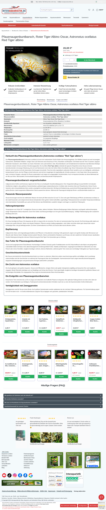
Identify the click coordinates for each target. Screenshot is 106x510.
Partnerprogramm (29, 453)
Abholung (26, 467)
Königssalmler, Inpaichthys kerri (10, 320)
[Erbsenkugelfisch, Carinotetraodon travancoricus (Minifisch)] (78, 354)
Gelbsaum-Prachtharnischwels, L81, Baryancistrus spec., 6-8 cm (94, 365)
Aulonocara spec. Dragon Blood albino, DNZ (43, 365)
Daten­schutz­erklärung (9, 491)
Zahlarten (4, 465)
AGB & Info (43, 491)
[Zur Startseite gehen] (14, 9)
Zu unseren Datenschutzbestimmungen (11, 508)
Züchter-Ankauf (28, 459)
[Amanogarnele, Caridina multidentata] (27, 354)
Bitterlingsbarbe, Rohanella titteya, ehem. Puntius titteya (61, 365)
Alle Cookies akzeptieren (97, 505)
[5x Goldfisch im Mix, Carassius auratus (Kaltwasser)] (11, 354)
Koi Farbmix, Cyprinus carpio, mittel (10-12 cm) (43, 320)
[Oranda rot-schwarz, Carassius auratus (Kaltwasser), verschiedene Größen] (27, 310)
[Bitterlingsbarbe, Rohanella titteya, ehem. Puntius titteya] (61, 354)
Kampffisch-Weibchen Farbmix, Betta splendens (61, 320)
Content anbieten (29, 461)
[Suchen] (71, 10)
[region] (32, 64)
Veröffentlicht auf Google (24, 444)
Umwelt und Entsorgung (64, 491)
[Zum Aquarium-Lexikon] (55, 460)
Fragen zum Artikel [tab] (61, 99)
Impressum (51, 491)
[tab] (41, 99)
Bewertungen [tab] (51, 99)
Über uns (4, 461)
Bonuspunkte (5, 459)
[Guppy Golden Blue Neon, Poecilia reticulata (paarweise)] (95, 310)
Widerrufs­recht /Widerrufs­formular (28, 491)
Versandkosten (6, 463)
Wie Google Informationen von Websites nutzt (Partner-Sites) (16, 507)
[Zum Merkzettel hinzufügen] (14, 308)
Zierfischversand (29, 455)
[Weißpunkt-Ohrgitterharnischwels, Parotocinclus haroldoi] (78, 310)
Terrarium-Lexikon (7, 455)
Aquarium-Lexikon (7, 453)
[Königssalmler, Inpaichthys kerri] (10, 310)
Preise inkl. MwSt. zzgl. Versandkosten (73, 52)
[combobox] (55, 10)
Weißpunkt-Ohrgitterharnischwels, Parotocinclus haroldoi (78, 320)
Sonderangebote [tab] (52, 344)
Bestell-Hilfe (5, 457)
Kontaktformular (28, 463)
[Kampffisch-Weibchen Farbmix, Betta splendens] (61, 310)
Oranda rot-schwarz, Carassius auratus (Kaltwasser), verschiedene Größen (27, 320)
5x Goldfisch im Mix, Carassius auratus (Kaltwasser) (10, 365)
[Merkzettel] (89, 10)
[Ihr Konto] (93, 10)
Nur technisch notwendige (68, 505)
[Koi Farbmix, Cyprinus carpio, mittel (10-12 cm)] (44, 310)
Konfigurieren (83, 505)
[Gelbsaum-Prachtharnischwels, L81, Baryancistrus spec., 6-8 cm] (95, 354)
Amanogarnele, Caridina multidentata (27, 365)
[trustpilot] (74, 477)
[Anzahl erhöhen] (74, 60)
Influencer (27, 465)
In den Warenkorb (89, 60)
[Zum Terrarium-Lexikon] (74, 460)
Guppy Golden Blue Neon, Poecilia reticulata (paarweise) (95, 320)
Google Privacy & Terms (35, 507)
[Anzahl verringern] (65, 60)
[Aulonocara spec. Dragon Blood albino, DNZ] (44, 354)
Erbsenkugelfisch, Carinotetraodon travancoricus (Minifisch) (78, 365)
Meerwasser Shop (29, 457)
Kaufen (10, 331)
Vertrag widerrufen (79, 491)
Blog (3, 467)
